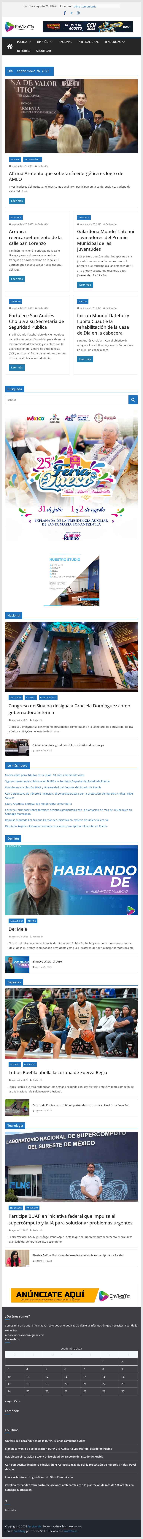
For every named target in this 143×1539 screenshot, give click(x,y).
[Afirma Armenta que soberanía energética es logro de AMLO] (71, 116)
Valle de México (32, 159)
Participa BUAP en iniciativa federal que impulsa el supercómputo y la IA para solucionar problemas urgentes (71, 1219)
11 (27, 1376)
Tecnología (16, 1208)
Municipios (15, 217)
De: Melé (18, 929)
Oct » (17, 1401)
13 (65, 1376)
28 (84, 1391)
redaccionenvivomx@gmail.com (25, 1335)
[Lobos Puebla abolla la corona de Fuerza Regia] (71, 1023)
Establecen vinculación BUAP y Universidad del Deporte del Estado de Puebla (53, 787)
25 (27, 1391)
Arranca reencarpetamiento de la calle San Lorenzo (35, 237)
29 (103, 1391)
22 (103, 1384)
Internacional (88, 42)
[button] (29, 42)
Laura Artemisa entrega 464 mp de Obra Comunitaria (95, 8)
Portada (83, 301)
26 (46, 1391)
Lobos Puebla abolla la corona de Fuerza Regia (58, 1072)
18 (27, 1384)
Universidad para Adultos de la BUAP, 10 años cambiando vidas (45, 775)
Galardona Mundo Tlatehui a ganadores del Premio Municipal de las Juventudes (105, 240)
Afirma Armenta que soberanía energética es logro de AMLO (66, 176)
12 (46, 1376)
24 (9, 1391)
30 (122, 1391)
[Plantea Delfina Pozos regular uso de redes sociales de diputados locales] (17, 1258)
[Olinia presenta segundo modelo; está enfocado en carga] (17, 747)
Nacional (65, 42)
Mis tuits (10, 1510)
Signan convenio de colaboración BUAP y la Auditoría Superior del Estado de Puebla (57, 781)
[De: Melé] (71, 880)
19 (46, 1384)
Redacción (43, 166)
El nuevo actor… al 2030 (47, 961)
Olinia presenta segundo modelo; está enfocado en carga (68, 745)
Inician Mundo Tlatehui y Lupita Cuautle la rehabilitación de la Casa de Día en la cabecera (103, 324)
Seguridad (43, 51)
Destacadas (15, 697)
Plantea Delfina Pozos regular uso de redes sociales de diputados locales (78, 1255)
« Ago (8, 1401)
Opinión (42, 42)
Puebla (22, 42)
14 (84, 1376)
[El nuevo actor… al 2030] (17, 964)
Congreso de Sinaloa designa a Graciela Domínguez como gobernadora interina (69, 708)
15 (103, 1376)
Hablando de (16, 921)
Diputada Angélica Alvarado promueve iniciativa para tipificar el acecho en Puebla (56, 826)
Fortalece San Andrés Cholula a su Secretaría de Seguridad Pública (36, 321)
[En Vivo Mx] (9, 46)
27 (65, 1391)
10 (9, 1376)
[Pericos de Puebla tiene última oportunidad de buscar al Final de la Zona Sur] (17, 1107)
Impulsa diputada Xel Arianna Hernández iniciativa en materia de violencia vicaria (56, 820)
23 (122, 1384)
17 (9, 1384)
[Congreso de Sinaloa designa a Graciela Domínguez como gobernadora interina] (71, 657)
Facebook (12, 1411)
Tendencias (113, 42)
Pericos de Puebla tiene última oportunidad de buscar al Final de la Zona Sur (80, 1105)
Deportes (23, 51)
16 (122, 1376)
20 (65, 1384)
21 (84, 1384)
